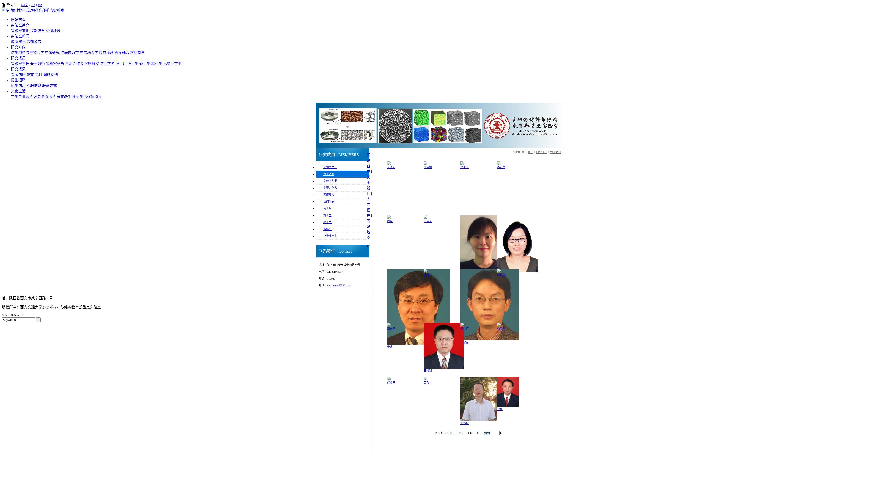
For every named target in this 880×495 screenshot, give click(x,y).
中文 (24, 5)
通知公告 (34, 42)
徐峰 (426, 275)
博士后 (121, 64)
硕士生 (144, 64)
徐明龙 (501, 328)
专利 (38, 75)
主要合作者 (74, 64)
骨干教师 (37, 64)
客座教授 (91, 64)
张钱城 (464, 423)
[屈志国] (389, 325)
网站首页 (18, 20)
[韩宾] (389, 218)
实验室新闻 (20, 36)
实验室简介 (20, 25)
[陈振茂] (499, 271)
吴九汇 (464, 328)
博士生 (132, 64)
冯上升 (464, 167)
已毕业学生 (172, 64)
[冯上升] (462, 164)
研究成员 (18, 58)
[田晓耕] (444, 367)
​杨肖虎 (501, 167)
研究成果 (18, 69)
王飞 (426, 382)
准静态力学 (69, 53)
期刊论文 (26, 75)
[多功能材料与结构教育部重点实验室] (33, 10)
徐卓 (500, 409)
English (36, 5)
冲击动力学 (89, 53)
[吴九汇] (462, 325)
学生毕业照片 (22, 97)
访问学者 (107, 64)
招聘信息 (34, 86)
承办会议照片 (45, 97)
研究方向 (18, 47)
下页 (470, 433)
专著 (14, 75)
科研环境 (53, 31)
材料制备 (137, 53)
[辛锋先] (389, 164)
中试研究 (52, 53)
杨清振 (428, 167)
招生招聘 (18, 80)
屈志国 (391, 328)
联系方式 (49, 86)
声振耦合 (122, 53)
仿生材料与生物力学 (27, 53)
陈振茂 (501, 275)
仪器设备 (37, 31)
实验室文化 (20, 31)
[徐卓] (508, 406)
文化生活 (18, 91)
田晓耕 (428, 370)
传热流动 (106, 53)
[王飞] (425, 379)
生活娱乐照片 (91, 97)
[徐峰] (425, 271)
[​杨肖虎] (499, 164)
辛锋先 (391, 167)
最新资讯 (18, 42)
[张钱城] (478, 420)
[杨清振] (425, 164)
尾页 (478, 433)
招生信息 (18, 86)
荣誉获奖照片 (68, 97)
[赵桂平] (389, 379)
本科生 (156, 64)
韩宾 (390, 221)
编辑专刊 (50, 75)
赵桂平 (391, 382)
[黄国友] (425, 218)
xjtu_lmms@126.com (338, 285)
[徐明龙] (499, 325)
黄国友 (428, 221)
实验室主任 (20, 64)
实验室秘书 (55, 64)
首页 (530, 152)
